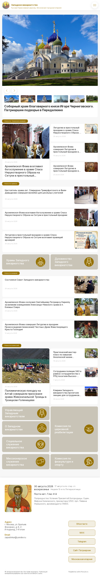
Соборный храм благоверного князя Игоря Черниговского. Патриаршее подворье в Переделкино (48, 108)
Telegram (82, 541)
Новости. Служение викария (15, 121)
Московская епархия (81, 559)
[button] (7, 90)
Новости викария (10, 273)
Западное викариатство (24, 5)
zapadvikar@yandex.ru (15, 537)
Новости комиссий (11, 345)
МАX (82, 532)
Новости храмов (10, 184)
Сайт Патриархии (82, 550)
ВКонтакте (81, 524)
